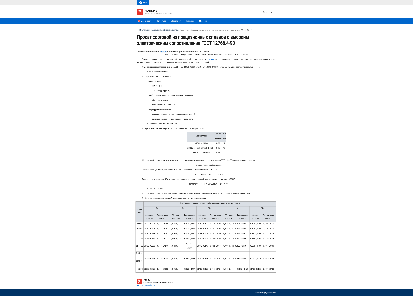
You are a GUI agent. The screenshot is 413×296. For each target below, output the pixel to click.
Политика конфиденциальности (265, 293)
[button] (143, 2)
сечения (210, 59)
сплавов (164, 52)
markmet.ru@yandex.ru (146, 285)
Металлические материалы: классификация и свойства (158, 30)
